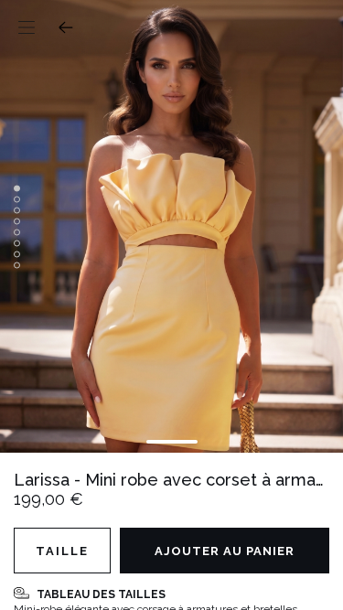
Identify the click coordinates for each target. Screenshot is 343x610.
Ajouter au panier (225, 551)
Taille (62, 551)
